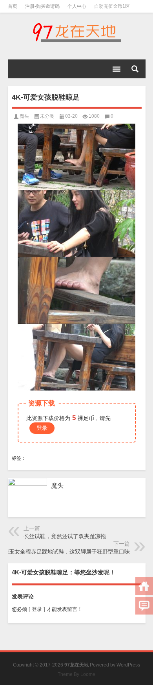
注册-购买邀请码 (42, 6)
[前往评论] (144, 606)
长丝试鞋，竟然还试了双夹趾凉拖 (65, 536)
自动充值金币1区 (112, 6)
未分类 (47, 116)
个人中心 (76, 6)
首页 (12, 6)
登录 (41, 428)
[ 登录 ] (37, 609)
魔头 (24, 116)
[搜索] (135, 68)
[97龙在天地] (77, 32)
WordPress (128, 665)
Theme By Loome (76, 674)
